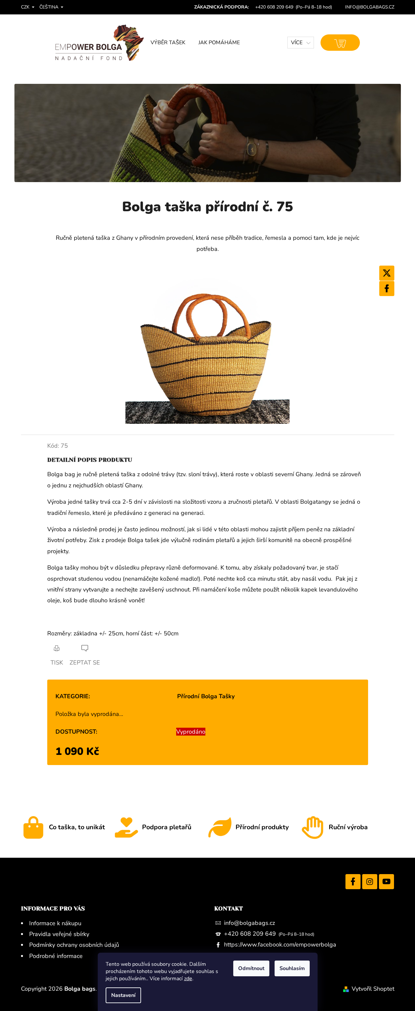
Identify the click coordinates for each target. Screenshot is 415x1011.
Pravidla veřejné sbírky (59, 934)
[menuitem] (168, 42)
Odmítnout (251, 968)
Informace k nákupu (55, 923)
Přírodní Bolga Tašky (206, 696)
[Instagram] (369, 881)
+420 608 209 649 (251, 934)
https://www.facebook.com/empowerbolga (280, 944)
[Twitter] (386, 273)
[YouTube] (386, 881)
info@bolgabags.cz (249, 923)
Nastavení (123, 995)
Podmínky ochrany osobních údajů (74, 945)
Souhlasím (292, 968)
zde (188, 978)
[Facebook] (386, 288)
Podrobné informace (56, 956)
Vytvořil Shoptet (373, 989)
